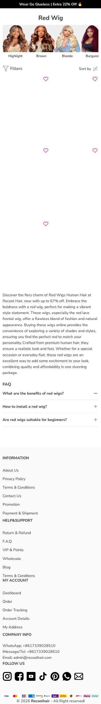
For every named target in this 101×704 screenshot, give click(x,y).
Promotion (11, 504)
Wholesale (12, 558)
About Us (11, 470)
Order (7, 601)
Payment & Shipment (20, 513)
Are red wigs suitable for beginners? (35, 419)
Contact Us (12, 495)
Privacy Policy (14, 478)
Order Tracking (15, 610)
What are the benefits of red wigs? (33, 393)
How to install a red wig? (25, 406)
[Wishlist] (46, 79)
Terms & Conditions (19, 487)
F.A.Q (7, 541)
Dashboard (12, 593)
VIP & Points (13, 549)
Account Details (16, 618)
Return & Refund (17, 532)
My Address (13, 627)
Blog (7, 567)
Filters (15, 69)
